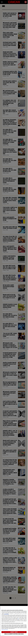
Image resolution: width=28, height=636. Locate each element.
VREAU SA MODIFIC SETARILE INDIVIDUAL (14, 634)
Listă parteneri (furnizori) (4, 629)
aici (18, 618)
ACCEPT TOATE (14, 632)
